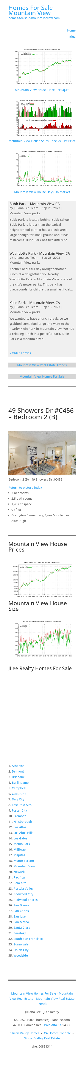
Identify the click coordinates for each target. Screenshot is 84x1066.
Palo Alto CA (53, 1025)
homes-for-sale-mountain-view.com (34, 18)
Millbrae (20, 849)
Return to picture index (25, 487)
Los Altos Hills (23, 833)
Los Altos (20, 827)
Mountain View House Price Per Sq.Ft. (42, 90)
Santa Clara (22, 927)
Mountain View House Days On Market (42, 192)
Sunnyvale (21, 944)
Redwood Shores (26, 900)
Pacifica (19, 877)
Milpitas (19, 855)
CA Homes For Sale (57, 1033)
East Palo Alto (21, 805)
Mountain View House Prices (37, 546)
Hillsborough (23, 822)
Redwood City (23, 894)
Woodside (21, 955)
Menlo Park (22, 844)
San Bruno (21, 905)
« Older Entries (20, 353)
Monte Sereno (24, 861)
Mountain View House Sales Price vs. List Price (42, 141)
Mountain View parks (24, 213)
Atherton (18, 766)
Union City (21, 950)
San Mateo (21, 922)
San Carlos (21, 911)
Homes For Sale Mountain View (30, 10)
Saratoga (20, 933)
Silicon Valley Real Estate (42, 1038)
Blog (72, 37)
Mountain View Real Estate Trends (42, 365)
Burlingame (20, 782)
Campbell (19, 788)
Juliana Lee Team (26, 208)
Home (71, 30)
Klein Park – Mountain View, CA (34, 302)
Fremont (20, 816)
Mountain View (24, 866)
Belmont (18, 771)
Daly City (18, 799)
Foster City (19, 810)
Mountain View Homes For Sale (42, 376)
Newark (19, 872)
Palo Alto (20, 883)
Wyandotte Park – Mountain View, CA (39, 253)
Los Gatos (20, 838)
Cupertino (19, 794)
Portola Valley (23, 888)
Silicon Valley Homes (24, 1033)
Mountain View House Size (37, 605)
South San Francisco (28, 939)
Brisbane (18, 777)
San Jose (20, 916)
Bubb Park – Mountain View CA (34, 203)
